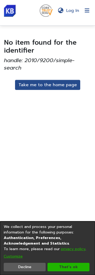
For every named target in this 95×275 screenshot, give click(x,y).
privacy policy (73, 249)
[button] (10, 10)
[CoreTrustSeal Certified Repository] (46, 10)
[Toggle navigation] (87, 11)
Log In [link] (73, 10)
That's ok (68, 267)
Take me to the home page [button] (47, 85)
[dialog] (47, 248)
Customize (13, 256)
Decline (24, 267)
